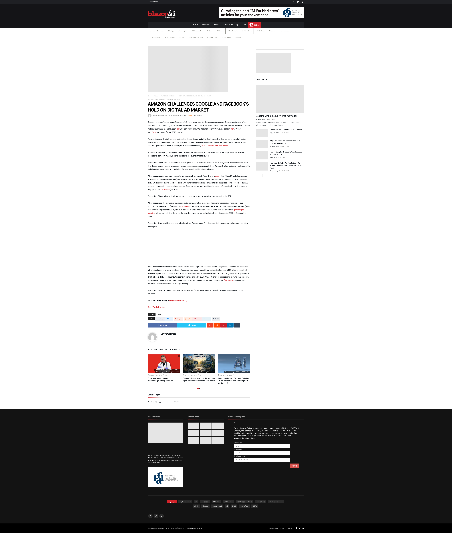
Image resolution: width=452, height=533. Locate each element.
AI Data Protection (232, 31)
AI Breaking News (183, 31)
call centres (260, 502)
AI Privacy (182, 37)
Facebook (205, 502)
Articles (156, 96)
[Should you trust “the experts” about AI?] (206, 440)
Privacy (282, 528)
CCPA (255, 506)
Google (205, 506)
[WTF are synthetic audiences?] (194, 440)
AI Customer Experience (156, 31)
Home (149, 96)
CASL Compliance (275, 502)
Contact (289, 528)
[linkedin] (230, 325)
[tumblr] (237, 325)
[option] (164, 368)
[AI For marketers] (162, 10)
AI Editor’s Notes (247, 31)
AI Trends (238, 37)
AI (227, 506)
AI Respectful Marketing (196, 37)
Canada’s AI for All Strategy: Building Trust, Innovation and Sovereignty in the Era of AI (233, 380)
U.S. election (165, 189)
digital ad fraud (185, 502)
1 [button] (198, 388)
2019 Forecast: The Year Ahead (215, 146)
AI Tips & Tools (226, 37)
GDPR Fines (228, 502)
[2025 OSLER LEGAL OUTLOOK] (218, 433)
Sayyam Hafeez (158, 115)
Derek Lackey (274, 171)
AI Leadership (285, 31)
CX (196, 502)
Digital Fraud (217, 506)
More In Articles (172, 350)
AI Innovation (273, 31)
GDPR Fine (244, 506)
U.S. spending (185, 206)
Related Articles (155, 350)
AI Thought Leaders (212, 37)
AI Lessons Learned (155, 37)
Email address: (239, 456)
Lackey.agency (197, 528)
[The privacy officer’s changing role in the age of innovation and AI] (218, 440)
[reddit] (217, 325)
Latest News (273, 528)
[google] (210, 325)
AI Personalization (170, 37)
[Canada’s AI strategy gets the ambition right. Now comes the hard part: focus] (199, 363)
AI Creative (220, 31)
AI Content (210, 31)
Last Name (238, 449)
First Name (238, 442)
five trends (228, 280)
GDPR (196, 506)
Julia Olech (273, 157)
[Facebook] (294, 2)
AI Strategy (170, 31)
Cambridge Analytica (244, 502)
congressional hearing (178, 300)
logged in (160, 402)
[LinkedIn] (302, 2)
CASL (234, 506)
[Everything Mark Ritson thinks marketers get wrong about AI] (164, 363)
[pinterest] (223, 325)
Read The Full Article (156, 307)
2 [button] (199, 388)
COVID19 (216, 502)
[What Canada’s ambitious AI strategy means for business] (194, 433)
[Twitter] (298, 2)
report (217, 176)
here (178, 129)
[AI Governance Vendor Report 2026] (206, 433)
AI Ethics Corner (260, 31)
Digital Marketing (159, 99)
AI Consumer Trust (197, 31)
